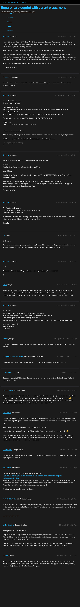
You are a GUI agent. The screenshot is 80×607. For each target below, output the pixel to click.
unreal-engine (9, 17)
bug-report (9, 30)
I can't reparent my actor (11, 516)
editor (9, 26)
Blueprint (9, 22)
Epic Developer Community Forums (13, 2)
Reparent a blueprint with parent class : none (33, 8)
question (10, 13)
